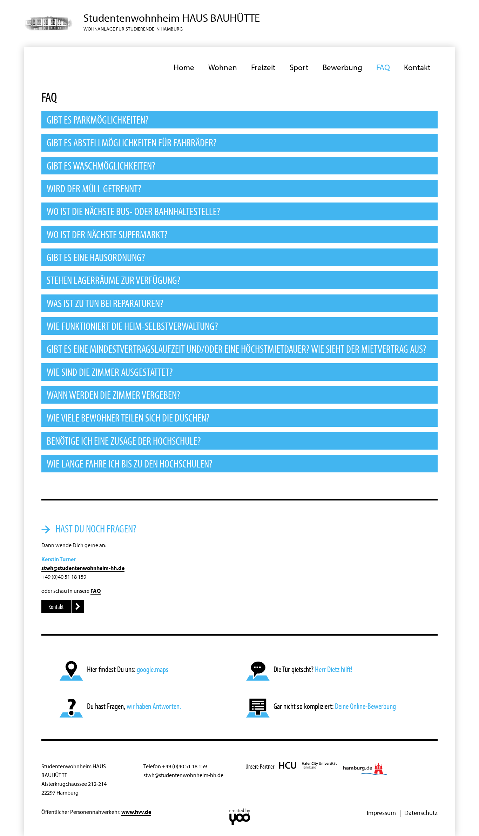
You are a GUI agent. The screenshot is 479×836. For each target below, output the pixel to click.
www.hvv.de (136, 811)
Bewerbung (342, 67)
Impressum (381, 812)
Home (184, 67)
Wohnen (222, 67)
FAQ (383, 67)
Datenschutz (421, 812)
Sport (299, 67)
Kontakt (417, 67)
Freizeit (263, 67)
